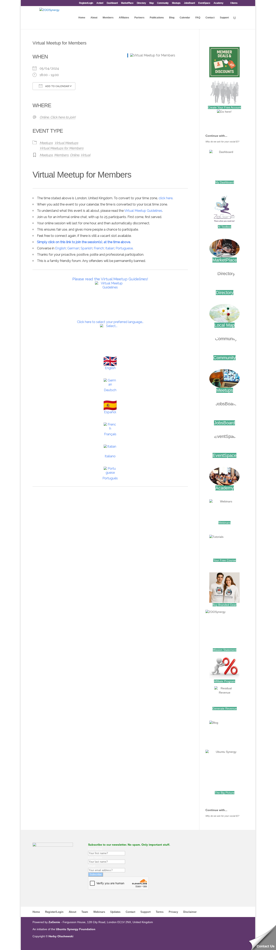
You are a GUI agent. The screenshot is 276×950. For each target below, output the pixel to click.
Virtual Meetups (66, 143)
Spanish (86, 248)
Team (84, 911)
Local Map (224, 325)
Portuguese (124, 248)
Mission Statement (224, 649)
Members (108, 17)
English (60, 248)
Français (110, 434)
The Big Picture (224, 792)
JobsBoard (189, 3)
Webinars (224, 522)
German (73, 248)
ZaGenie (54, 922)
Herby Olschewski (60, 936)
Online (74, 155)
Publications (157, 17)
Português (110, 478)
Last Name (95, 857)
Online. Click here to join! (58, 117)
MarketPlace (127, 3)
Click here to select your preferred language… (110, 322)
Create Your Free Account (224, 107)
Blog (171, 17)
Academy (218, 3)
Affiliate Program (224, 681)
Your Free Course (224, 560)
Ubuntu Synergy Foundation (75, 929)
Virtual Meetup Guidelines (143, 211)
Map (151, 3)
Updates (115, 911)
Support (224, 17)
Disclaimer (190, 911)
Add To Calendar (56, 86)
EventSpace (204, 3)
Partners (139, 17)
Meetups (176, 3)
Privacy (173, 911)
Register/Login (86, 3)
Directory (141, 3)
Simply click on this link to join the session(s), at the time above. (84, 242)
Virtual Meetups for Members (61, 148)
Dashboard (112, 3)
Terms (159, 911)
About (94, 17)
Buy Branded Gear (224, 604)
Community (163, 3)
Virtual (85, 155)
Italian (109, 248)
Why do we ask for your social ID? (222, 141)
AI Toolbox (224, 226)
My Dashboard (224, 182)
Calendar (185, 17)
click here (166, 198)
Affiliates (124, 17)
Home (81, 17)
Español (110, 412)
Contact (210, 17)
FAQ (197, 17)
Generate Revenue (224, 708)
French (99, 248)
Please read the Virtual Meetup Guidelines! (110, 279)
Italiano (110, 456)
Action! (99, 3)
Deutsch (110, 390)
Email (91, 865)
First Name (95, 848)
